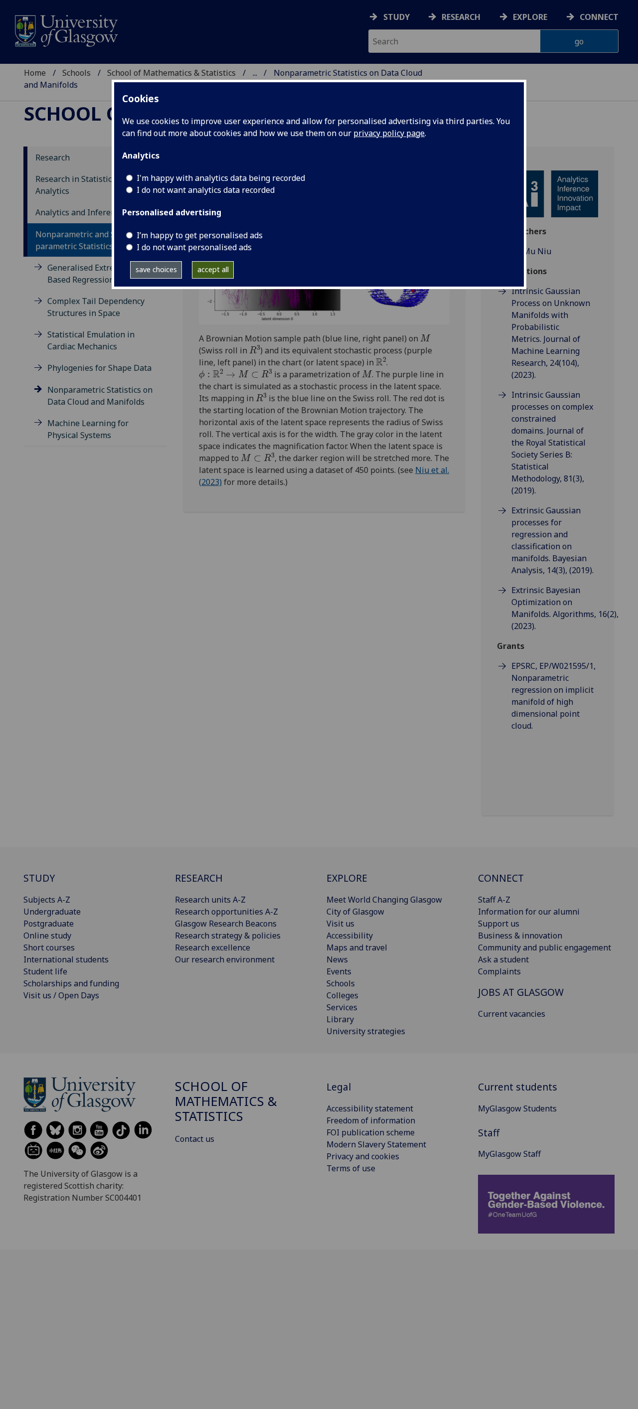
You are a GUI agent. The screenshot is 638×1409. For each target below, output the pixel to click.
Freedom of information (370, 1120)
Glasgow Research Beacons (226, 923)
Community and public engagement (544, 947)
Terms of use (350, 1168)
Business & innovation (520, 935)
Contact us (194, 1138)
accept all (213, 269)
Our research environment (225, 959)
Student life (45, 971)
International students (66, 959)
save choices (156, 269)
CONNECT (501, 878)
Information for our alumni (529, 911)
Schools (76, 72)
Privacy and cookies (362, 1156)
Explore (530, 16)
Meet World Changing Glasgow (384, 899)
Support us (498, 923)
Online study (47, 935)
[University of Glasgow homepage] (65, 29)
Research (461, 16)
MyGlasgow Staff (509, 1153)
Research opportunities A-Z (226, 911)
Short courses (49, 947)
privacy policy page (389, 133)
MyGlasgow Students (517, 1108)
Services (341, 1007)
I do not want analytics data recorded (206, 189)
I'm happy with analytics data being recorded (221, 177)
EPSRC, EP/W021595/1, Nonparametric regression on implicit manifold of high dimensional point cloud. (553, 695)
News (337, 959)
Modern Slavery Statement (376, 1144)
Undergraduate (52, 911)
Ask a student (503, 959)
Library (340, 1019)
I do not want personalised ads (194, 247)
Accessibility (349, 935)
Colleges (342, 995)
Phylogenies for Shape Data (99, 367)
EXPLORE (346, 878)
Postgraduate (48, 923)
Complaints (499, 971)
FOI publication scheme (370, 1132)
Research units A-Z (210, 899)
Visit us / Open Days (61, 995)
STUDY (39, 878)
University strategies (365, 1031)
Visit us (340, 923)
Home (35, 72)
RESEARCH (199, 878)
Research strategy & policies (228, 935)
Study (396, 16)
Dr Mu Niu (531, 251)
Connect (599, 16)
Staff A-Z (494, 899)
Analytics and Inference (79, 212)
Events (338, 971)
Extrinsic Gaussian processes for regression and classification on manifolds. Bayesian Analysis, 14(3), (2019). (552, 540)
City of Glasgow (355, 911)
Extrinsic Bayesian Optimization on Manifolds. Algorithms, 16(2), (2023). (554, 608)
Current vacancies (511, 1013)
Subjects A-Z (46, 899)
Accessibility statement (369, 1108)
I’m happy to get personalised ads (200, 235)
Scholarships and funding (71, 983)
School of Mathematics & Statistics (171, 72)
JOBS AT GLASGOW (521, 992)
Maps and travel (356, 947)
